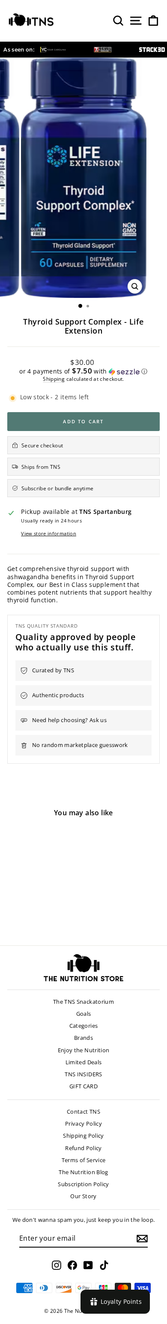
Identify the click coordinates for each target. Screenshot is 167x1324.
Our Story (83, 1196)
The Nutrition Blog (83, 1172)
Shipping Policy (83, 1135)
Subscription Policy (83, 1184)
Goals (83, 1013)
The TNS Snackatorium (83, 1001)
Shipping (54, 378)
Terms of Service (84, 1160)
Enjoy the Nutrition (84, 1050)
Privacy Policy (83, 1123)
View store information (48, 534)
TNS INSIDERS (83, 1074)
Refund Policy (83, 1148)
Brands (83, 1038)
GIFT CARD (83, 1086)
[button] (83, 371)
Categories (83, 1025)
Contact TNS (83, 1111)
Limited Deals (84, 1062)
